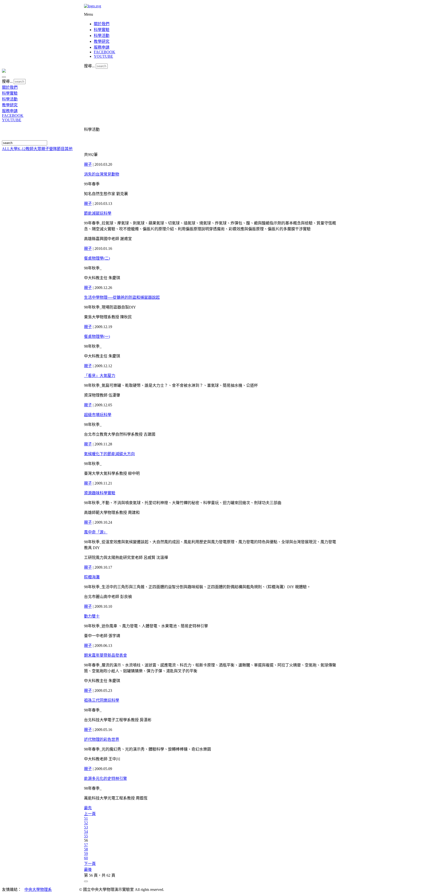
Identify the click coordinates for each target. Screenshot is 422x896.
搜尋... (89, 66)
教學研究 (101, 41)
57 (86, 845)
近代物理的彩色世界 (101, 739)
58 (86, 849)
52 (86, 823)
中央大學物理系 (38, 889)
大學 (14, 149)
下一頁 (90, 864)
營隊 (53, 149)
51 (86, 818)
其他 (69, 149)
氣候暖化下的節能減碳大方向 (109, 454)
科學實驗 (101, 30)
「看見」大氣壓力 (99, 376)
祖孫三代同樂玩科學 (101, 700)
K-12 (22, 149)
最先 (88, 808)
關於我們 (101, 24)
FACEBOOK (104, 52)
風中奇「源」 (95, 532)
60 (86, 858)
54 (86, 832)
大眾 (37, 149)
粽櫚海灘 (92, 577)
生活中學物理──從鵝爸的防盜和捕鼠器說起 (122, 297)
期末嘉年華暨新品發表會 (105, 655)
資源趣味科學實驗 (99, 493)
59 (86, 854)
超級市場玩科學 (97, 415)
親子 (45, 149)
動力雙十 (92, 616)
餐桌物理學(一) (97, 336)
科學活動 (101, 35)
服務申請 (101, 47)
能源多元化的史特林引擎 (105, 778)
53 (86, 827)
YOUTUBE (103, 56)
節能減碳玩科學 (97, 213)
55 (86, 836)
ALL (6, 149)
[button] (4, 77)
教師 (29, 149)
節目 (61, 149)
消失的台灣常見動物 (101, 174)
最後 (88, 869)
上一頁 (90, 814)
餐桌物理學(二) (97, 258)
